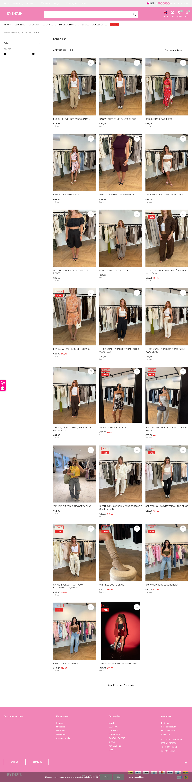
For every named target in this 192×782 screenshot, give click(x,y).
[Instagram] (186, 762)
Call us (15, 762)
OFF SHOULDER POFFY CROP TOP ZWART (70, 271)
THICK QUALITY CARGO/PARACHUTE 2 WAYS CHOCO (73, 429)
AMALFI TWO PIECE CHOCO (113, 427)
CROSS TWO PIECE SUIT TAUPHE (116, 270)
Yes (106, 777)
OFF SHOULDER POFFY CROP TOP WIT (165, 194)
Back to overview (11, 32)
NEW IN (8, 24)
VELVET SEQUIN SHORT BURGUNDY (118, 663)
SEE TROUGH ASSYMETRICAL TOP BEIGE (166, 506)
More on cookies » (136, 777)
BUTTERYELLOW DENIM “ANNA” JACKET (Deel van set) (120, 507)
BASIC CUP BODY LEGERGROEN (161, 585)
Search (134, 14)
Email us (37, 762)
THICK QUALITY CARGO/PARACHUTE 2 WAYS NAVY (119, 350)
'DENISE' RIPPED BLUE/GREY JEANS (72, 506)
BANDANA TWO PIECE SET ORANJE (71, 349)
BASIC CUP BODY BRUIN (65, 663)
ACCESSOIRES (99, 24)
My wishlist (61, 734)
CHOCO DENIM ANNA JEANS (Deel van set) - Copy (165, 271)
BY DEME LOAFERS (69, 24)
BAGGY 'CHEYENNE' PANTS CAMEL (71, 119)
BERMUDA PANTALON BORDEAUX (116, 194)
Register (60, 723)
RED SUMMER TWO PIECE (158, 119)
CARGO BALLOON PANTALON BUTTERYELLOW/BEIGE (68, 586)
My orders (60, 727)
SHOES (85, 24)
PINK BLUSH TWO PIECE (66, 194)
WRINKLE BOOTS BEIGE (111, 585)
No (118, 777)
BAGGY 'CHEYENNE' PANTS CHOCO (117, 119)
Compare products (64, 738)
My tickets (60, 730)
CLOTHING (20, 24)
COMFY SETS (49, 24)
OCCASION (34, 24)
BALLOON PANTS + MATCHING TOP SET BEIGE (166, 429)
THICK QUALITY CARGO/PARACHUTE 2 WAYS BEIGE (165, 350)
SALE (114, 24)
